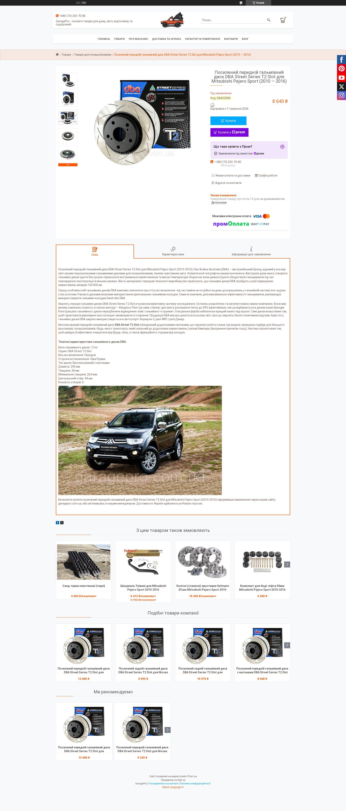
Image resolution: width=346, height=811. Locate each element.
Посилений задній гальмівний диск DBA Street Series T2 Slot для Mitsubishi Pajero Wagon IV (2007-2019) (202, 671)
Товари (119, 38)
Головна (104, 38)
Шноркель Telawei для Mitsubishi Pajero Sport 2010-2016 (143, 587)
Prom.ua (192, 776)
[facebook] (57, 523)
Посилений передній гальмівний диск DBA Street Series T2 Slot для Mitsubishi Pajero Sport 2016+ (84, 671)
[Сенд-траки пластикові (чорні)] (83, 562)
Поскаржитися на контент (163, 783)
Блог (245, 38)
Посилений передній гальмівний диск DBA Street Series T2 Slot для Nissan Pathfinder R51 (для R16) (142, 750)
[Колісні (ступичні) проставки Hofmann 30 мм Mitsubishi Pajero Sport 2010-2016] (202, 562)
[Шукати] (269, 20)
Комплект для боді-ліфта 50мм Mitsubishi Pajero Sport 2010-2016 (262, 587)
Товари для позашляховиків (92, 54)
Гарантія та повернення (202, 38)
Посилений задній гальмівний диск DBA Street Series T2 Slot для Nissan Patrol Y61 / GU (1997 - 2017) (143, 671)
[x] (61, 523)
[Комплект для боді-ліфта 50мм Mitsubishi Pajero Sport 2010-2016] (262, 562)
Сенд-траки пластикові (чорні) (83, 585)
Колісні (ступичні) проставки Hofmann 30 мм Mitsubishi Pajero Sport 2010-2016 (202, 588)
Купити (230, 121)
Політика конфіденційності (195, 783)
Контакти (231, 38)
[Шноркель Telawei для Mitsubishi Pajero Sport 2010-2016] (143, 562)
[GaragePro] (172, 19)
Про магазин (138, 38)
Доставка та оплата (166, 38)
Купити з (224, 132)
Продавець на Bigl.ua (173, 780)
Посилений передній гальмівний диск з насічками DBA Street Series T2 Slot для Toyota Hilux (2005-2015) (262, 671)
